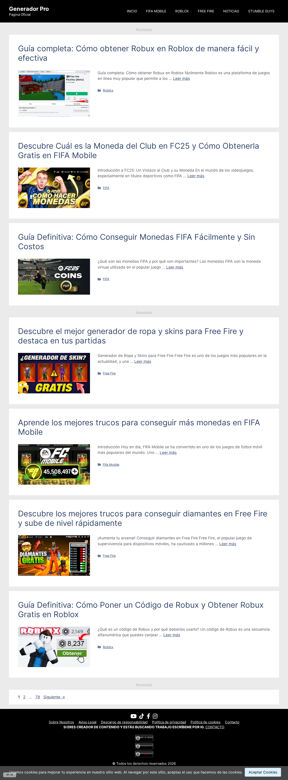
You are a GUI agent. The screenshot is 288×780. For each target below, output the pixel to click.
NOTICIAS (231, 11)
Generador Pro (29, 8)
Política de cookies (205, 722)
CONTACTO (214, 727)
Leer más (181, 78)
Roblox (108, 90)
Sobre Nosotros (61, 722)
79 (38, 697)
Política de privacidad (169, 722)
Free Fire (109, 373)
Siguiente (54, 697)
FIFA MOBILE (156, 11)
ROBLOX (182, 11)
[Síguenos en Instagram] (155, 717)
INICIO (132, 11)
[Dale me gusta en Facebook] (150, 717)
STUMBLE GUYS (261, 11)
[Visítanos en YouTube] (134, 717)
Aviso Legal (88, 722)
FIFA (106, 188)
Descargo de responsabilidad (124, 722)
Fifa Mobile (111, 464)
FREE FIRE (206, 11)
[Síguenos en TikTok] (143, 717)
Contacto (232, 722)
